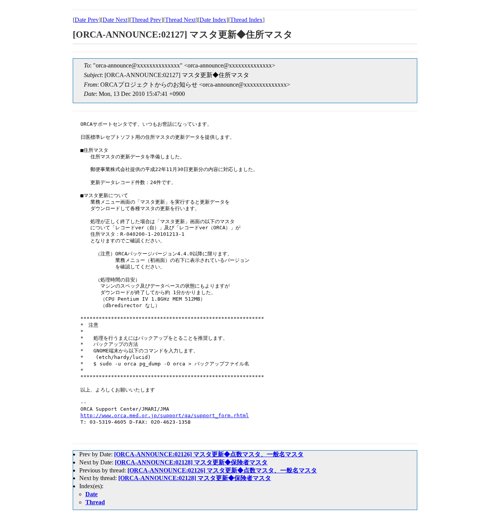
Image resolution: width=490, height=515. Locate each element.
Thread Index (246, 19)
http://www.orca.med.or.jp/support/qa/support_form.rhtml (164, 415)
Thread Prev (146, 19)
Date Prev (87, 19)
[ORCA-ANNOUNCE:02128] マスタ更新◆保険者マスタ (191, 462)
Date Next (115, 19)
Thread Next (180, 19)
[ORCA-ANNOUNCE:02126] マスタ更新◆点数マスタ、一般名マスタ (209, 454)
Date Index (212, 19)
